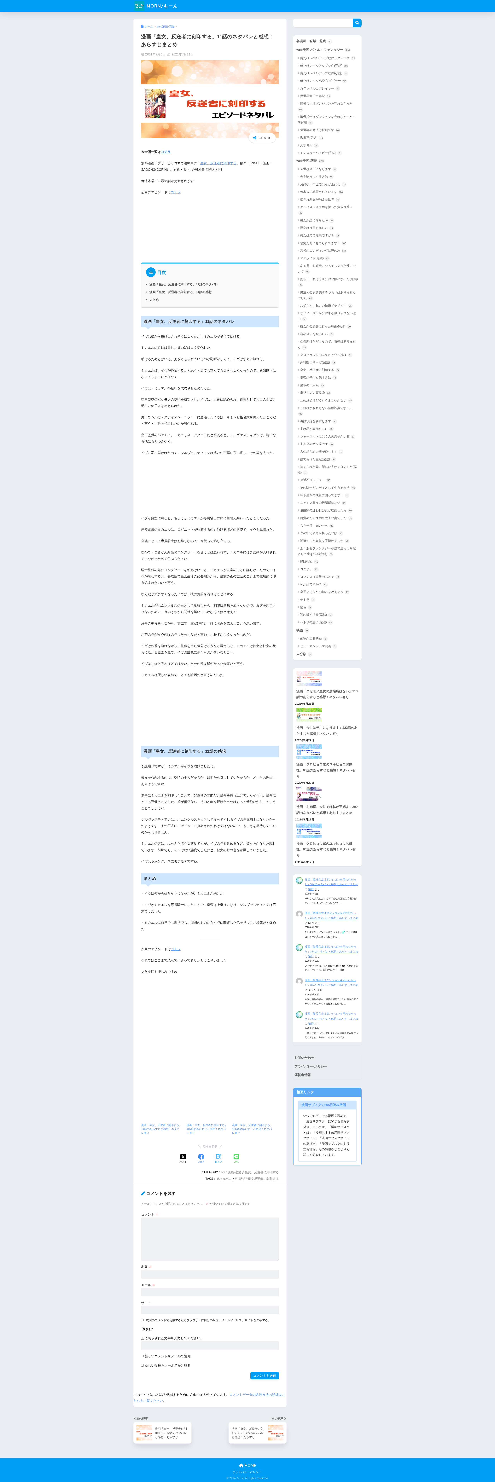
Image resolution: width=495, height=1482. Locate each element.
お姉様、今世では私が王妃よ (323, 184)
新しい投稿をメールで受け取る (168, 1365)
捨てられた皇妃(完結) (317, 459)
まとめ (154, 299)
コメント (150, 1214)
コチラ (166, 152)
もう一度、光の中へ (316, 525)
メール (148, 1285)
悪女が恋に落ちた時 (316, 220)
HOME (249, 1465)
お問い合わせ (304, 1058)
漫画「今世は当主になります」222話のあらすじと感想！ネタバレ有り (327, 731)
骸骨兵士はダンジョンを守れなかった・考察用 (327, 119)
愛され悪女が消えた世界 (319, 199)
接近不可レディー (315, 480)
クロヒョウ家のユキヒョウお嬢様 (325, 354)
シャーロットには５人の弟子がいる (327, 436)
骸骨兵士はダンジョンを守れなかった (326, 106)
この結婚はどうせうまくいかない (326, 400)
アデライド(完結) (314, 258)
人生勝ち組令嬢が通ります (321, 451)
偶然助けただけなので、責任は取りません (327, 344)
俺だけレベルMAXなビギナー (323, 80)
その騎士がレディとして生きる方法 (327, 487)
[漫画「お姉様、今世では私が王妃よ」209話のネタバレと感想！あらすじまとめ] (327, 794)
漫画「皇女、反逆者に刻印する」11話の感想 (180, 292)
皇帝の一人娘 (312, 385)
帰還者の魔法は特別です (320, 130)
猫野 (311, 889)
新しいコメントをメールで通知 (168, 1356)
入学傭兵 (309, 145)
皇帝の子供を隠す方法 (318, 377)
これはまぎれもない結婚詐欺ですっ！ (326, 410)
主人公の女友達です (316, 444)
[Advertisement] (210, 227)
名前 (146, 1267)
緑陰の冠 (309, 561)
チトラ (307, 599)
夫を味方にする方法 (316, 176)
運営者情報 (302, 1075)
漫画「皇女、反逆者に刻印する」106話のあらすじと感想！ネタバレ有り (252, 1129)
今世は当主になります (318, 169)
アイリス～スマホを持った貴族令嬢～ (326, 209)
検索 (357, 23)
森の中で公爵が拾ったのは (321, 533)
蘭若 (305, 607)
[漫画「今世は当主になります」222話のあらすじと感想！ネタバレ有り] (327, 715)
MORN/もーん (161, 6)
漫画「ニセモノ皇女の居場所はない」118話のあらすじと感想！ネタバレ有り (327, 694)
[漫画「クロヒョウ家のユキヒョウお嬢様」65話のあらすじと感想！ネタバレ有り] (327, 751)
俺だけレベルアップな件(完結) (324, 65)
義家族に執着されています (321, 192)
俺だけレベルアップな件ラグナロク (327, 58)
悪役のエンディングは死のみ (323, 250)
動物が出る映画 (313, 638)
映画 (302, 630)
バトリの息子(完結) (316, 622)
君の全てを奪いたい (316, 334)
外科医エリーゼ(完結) (317, 362)
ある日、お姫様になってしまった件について (327, 268)
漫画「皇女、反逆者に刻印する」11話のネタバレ (183, 284)
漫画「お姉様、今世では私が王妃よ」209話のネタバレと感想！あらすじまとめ (327, 810)
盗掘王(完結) (311, 137)
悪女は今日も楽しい (316, 227)
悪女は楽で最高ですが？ (319, 235)
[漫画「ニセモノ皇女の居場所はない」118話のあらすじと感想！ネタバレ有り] (327, 678)
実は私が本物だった (316, 429)
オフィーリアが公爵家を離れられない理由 (327, 315)
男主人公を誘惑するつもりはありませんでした (327, 295)
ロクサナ (308, 569)
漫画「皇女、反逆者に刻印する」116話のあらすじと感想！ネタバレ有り (207, 1129)
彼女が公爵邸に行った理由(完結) (325, 326)
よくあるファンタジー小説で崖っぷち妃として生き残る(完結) (327, 551)
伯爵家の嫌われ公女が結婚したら (326, 510)
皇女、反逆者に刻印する (218, 163)
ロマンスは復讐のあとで (319, 576)
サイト (146, 1303)
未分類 (303, 654)
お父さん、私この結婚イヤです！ (326, 305)
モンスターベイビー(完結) (320, 152)
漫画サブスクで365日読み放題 (323, 1105)
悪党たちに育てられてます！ (323, 243)
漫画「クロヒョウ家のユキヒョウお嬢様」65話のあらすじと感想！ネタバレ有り (326, 770)
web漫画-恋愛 (231, 1172)
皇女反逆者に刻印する (263, 1179)
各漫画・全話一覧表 (313, 41)
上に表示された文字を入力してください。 (172, 1338)
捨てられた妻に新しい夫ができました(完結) (327, 469)
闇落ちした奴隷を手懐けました (324, 540)
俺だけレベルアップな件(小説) (323, 73)
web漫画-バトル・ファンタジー (323, 50)
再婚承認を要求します (317, 421)
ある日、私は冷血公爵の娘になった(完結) (328, 281)
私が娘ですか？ (313, 584)
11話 (239, 1179)
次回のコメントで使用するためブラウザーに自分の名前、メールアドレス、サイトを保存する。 (208, 1320)
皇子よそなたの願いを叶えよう (324, 591)
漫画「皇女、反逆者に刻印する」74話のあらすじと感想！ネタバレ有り (161, 1129)
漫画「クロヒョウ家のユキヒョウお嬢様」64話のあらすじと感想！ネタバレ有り (326, 849)
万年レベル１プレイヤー (319, 88)
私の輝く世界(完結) (315, 614)
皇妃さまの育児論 (315, 392)
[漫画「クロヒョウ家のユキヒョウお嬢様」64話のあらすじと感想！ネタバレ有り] (327, 830)
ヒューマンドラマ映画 (317, 646)
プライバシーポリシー (310, 1066)
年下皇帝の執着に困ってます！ (324, 495)
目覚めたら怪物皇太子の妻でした (326, 518)
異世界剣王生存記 (315, 96)
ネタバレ (225, 1179)
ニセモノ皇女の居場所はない (323, 502)
